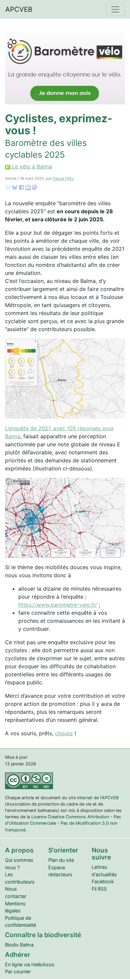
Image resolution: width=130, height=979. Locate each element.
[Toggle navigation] (115, 9)
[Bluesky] (14, 187)
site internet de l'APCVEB (93, 797)
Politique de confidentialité (20, 921)
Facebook (103, 881)
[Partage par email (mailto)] (8, 187)
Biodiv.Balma (19, 945)
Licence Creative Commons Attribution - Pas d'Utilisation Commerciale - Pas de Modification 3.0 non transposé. (63, 823)
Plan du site (61, 860)
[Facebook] (21, 187)
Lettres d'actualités (104, 870)
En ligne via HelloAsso (29, 964)
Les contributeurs (20, 878)
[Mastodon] (34, 187)
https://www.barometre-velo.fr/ (57, 604)
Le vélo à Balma (31, 166)
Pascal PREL (63, 178)
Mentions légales (15, 907)
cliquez (64, 733)
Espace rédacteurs (60, 871)
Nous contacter (15, 892)
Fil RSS (99, 889)
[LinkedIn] (28, 187)
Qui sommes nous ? (19, 863)
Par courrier (18, 971)
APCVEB (18, 9)
